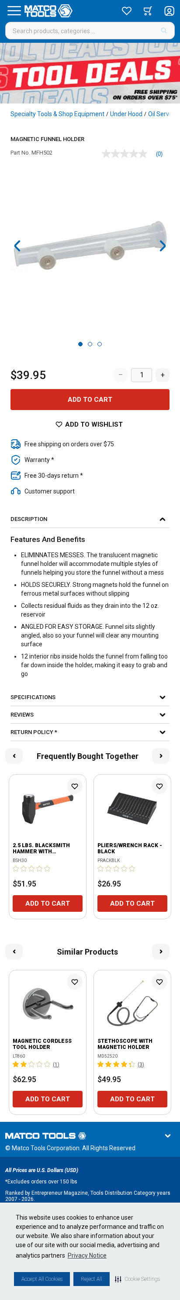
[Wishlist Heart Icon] (75, 786)
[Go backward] (17, 246)
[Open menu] (14, 11)
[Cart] (147, 11)
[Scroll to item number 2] (90, 344)
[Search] (164, 30)
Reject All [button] (91, 1279)
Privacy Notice (87, 1255)
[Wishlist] (126, 11)
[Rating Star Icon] (16, 868)
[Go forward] (163, 246)
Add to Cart (90, 399)
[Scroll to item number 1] (80, 344)
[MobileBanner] (90, 73)
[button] (137, 1279)
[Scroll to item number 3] (99, 344)
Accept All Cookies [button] (41, 1279)
